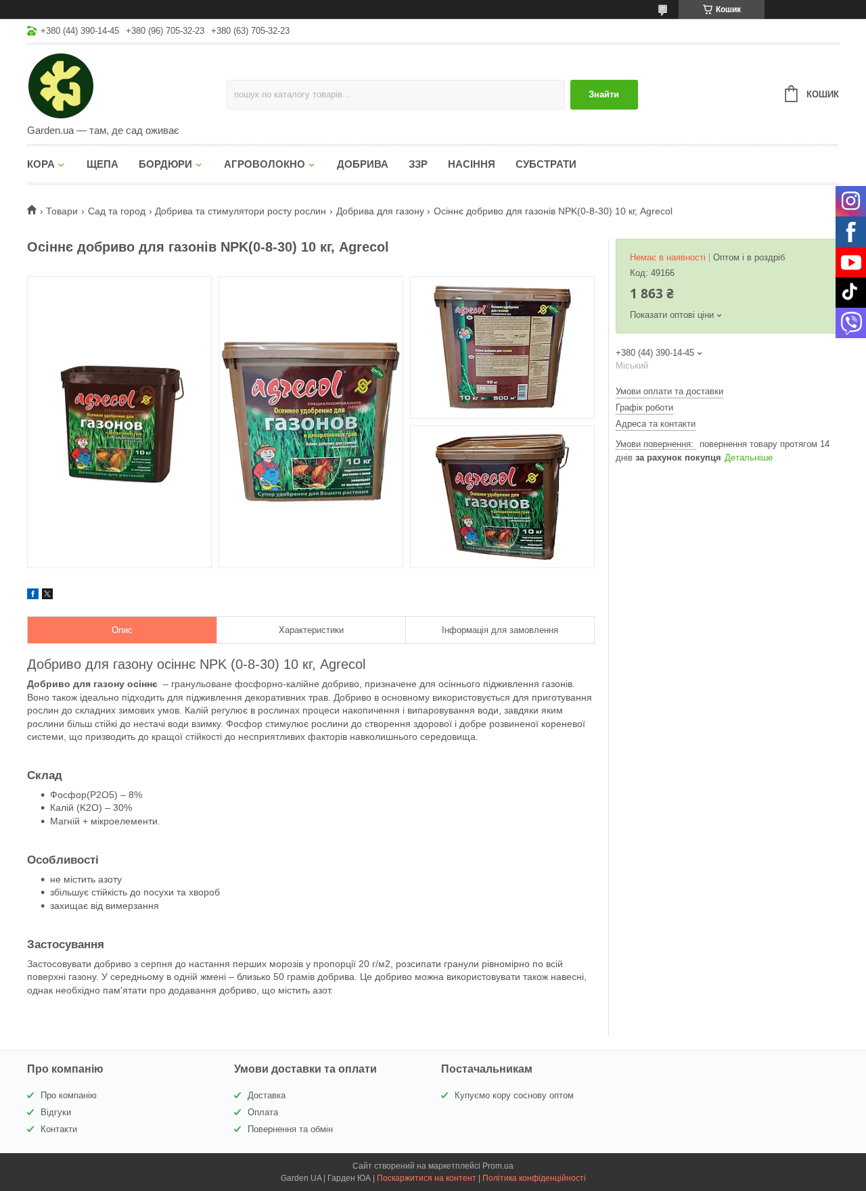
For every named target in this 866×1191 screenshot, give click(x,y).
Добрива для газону (380, 211)
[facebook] (33, 595)
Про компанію (69, 1095)
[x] (47, 595)
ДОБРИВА (362, 164)
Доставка (267, 1095)
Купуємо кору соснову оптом (514, 1095)
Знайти (604, 94)
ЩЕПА (102, 164)
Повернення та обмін (290, 1129)
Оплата (263, 1112)
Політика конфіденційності (534, 1178)
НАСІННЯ (471, 164)
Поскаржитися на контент (426, 1178)
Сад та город (116, 211)
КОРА (41, 164)
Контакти (59, 1129)
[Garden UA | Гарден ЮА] (127, 85)
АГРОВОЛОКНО (264, 164)
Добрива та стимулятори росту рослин (240, 211)
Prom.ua (498, 1166)
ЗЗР (418, 164)
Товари (62, 211)
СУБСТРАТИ (546, 164)
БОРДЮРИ (165, 164)
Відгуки (56, 1112)
